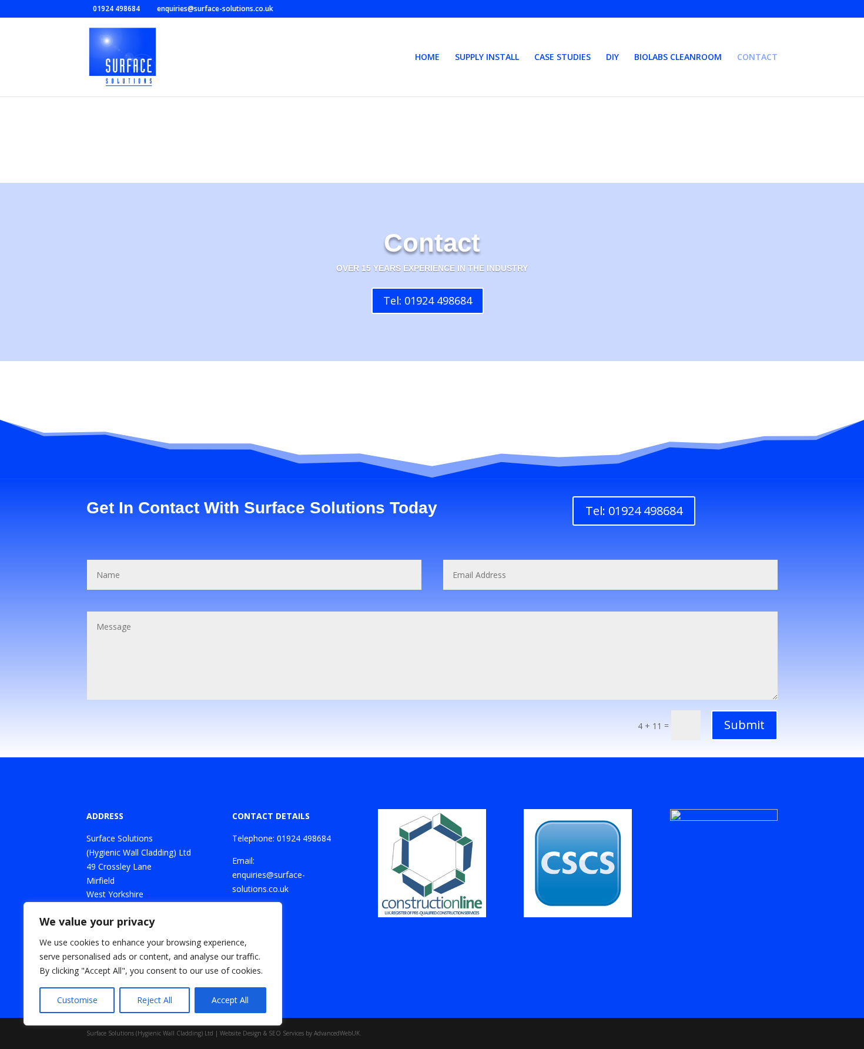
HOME (427, 57)
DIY (612, 57)
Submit (744, 725)
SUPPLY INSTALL (487, 57)
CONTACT (757, 57)
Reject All (154, 999)
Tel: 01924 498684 (427, 300)
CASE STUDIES (562, 57)
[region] (153, 963)
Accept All (230, 999)
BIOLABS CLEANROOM (678, 57)
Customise (77, 999)
